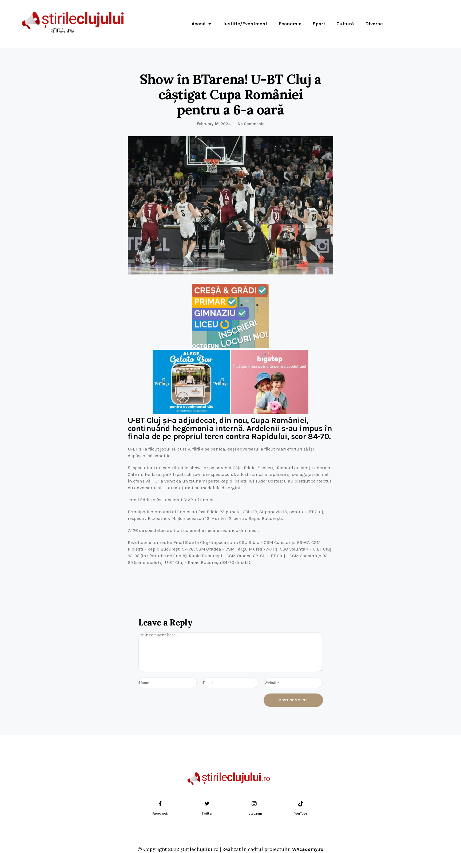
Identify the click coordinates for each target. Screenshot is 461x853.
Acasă (199, 24)
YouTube (300, 813)
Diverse (374, 24)
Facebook (160, 813)
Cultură (345, 24)
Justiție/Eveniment (244, 24)
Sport (319, 24)
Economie (290, 24)
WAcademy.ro (307, 849)
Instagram (254, 813)
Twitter (207, 813)
